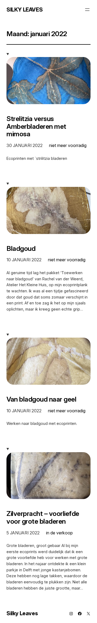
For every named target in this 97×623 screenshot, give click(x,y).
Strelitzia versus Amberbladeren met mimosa (36, 126)
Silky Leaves (24, 9)
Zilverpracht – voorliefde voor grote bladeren (42, 517)
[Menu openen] (87, 9)
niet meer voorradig (67, 145)
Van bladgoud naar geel (41, 399)
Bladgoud (20, 248)
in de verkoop (59, 532)
